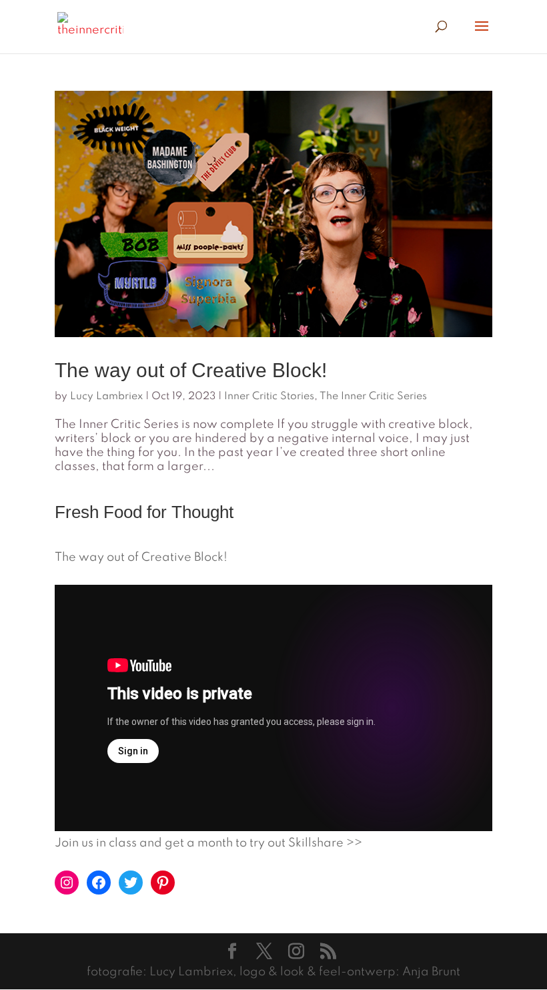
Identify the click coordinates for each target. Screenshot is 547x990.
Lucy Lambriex (106, 396)
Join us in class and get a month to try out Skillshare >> (208, 843)
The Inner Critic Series (373, 396)
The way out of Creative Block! (191, 370)
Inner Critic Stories (269, 396)
